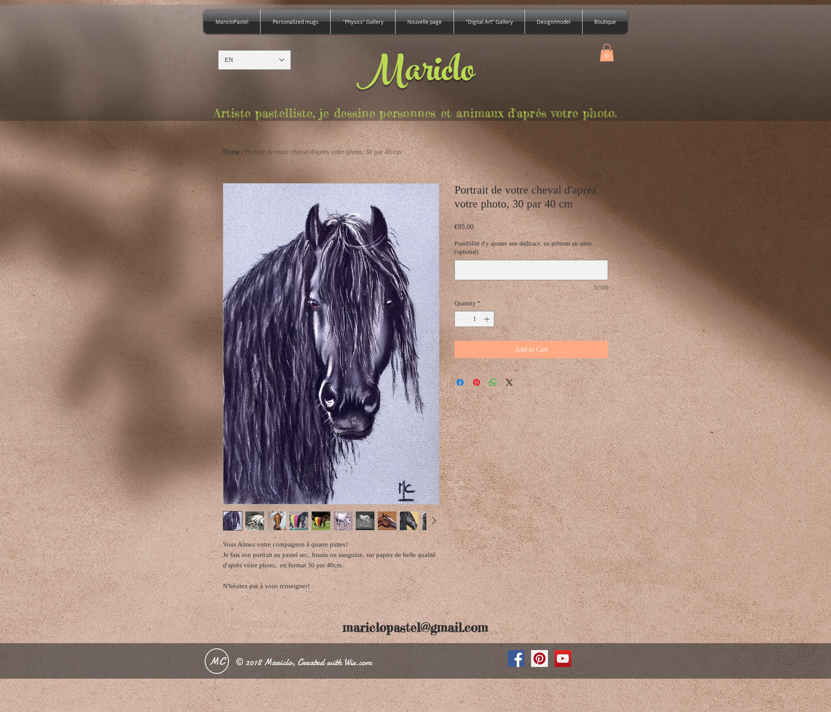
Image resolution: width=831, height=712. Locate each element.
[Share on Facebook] (460, 382)
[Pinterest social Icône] (539, 658)
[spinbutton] (474, 319)
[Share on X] (509, 382)
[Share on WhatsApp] (493, 382)
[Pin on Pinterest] (476, 382)
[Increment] (487, 319)
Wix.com (358, 662)
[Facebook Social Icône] (516, 658)
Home (231, 151)
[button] (606, 52)
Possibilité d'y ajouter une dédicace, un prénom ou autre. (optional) (523, 248)
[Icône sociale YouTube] (562, 658)
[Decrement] (461, 319)
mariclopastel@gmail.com (415, 627)
